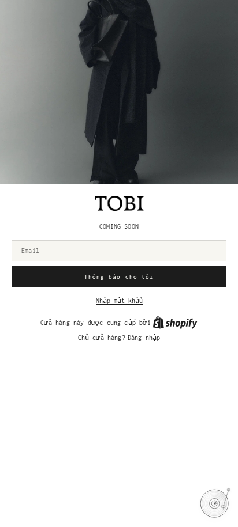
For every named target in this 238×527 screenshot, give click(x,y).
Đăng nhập (144, 337)
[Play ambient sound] (214, 503)
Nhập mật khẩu (119, 300)
